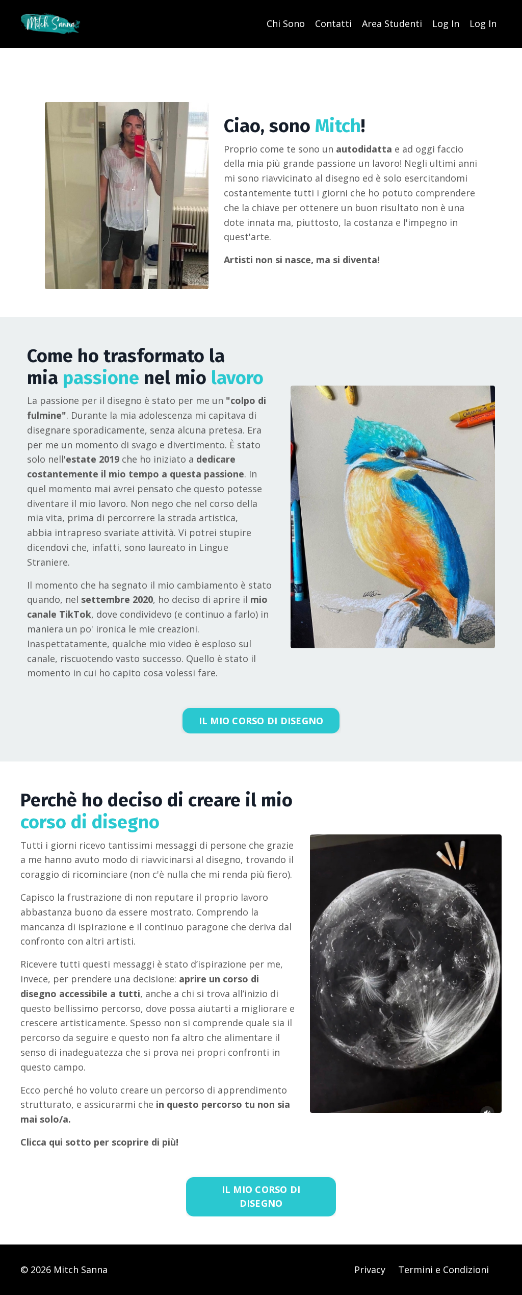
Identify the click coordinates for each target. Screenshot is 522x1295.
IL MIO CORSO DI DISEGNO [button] (261, 721)
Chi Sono (286, 23)
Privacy (369, 1269)
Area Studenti (392, 23)
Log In (445, 23)
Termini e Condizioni (443, 1269)
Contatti (333, 23)
